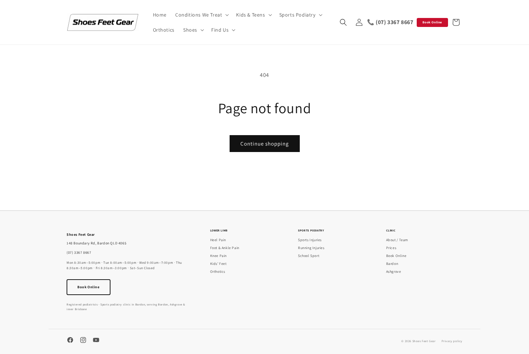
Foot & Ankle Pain (224, 247)
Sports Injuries (310, 240)
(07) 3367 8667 (79, 252)
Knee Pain (218, 255)
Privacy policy (452, 341)
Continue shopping (264, 143)
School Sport (308, 255)
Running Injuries (311, 247)
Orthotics (217, 271)
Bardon (392, 263)
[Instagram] (83, 340)
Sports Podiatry (311, 230)
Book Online (432, 22)
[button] (201, 14)
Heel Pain (218, 240)
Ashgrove (393, 271)
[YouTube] (96, 340)
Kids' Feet (218, 263)
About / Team (397, 240)
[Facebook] (70, 340)
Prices (391, 247)
